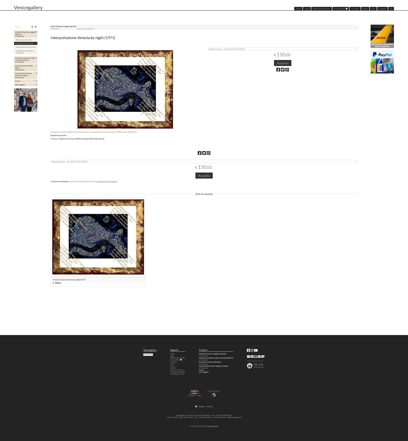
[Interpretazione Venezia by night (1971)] (125, 89)
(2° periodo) (25, 60)
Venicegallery (28, 7)
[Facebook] (248, 351)
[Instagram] (251, 351)
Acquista (283, 63)
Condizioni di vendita (177, 372)
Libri (373, 9)
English (202, 406)
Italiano (210, 406)
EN (391, 9)
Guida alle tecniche (177, 374)
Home (298, 9)
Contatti (382, 9)
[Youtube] (256, 351)
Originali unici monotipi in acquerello (24, 52)
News (365, 9)
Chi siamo (355, 9)
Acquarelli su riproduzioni (85, 29)
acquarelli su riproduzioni (107, 181)
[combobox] (282, 48)
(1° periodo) (25, 34)
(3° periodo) (24, 68)
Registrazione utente (321, 9)
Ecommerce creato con (204, 426)
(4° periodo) (23, 75)
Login (307, 9)
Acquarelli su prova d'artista (26, 47)
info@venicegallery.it (234, 417)
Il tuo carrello (339, 9)
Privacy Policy (148, 354)
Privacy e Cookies (176, 370)
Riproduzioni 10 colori (23, 40)
